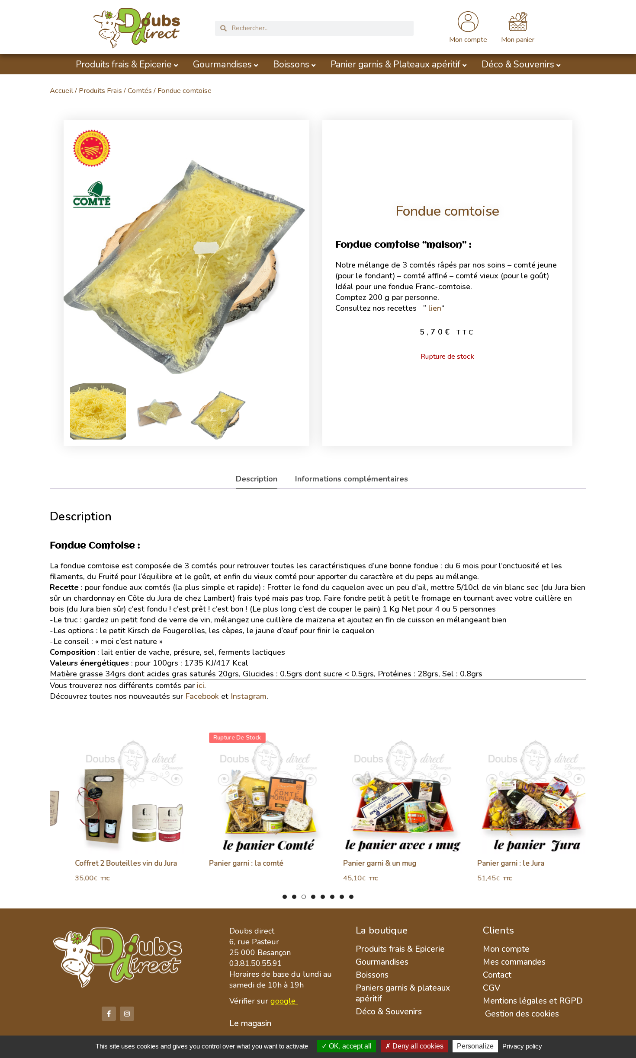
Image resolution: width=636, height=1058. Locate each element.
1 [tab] (285, 897)
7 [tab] (342, 897)
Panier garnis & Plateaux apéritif (395, 64)
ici (200, 685)
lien (434, 308)
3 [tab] (304, 897)
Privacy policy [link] (522, 1046)
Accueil (61, 91)
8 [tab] (351, 897)
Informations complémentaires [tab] (351, 479)
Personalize (475, 1046)
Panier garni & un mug (361, 863)
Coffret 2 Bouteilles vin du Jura (107, 863)
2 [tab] (294, 897)
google (283, 1001)
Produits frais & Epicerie (124, 64)
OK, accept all (349, 1046)
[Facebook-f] (109, 1014)
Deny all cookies (417, 1046)
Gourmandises (222, 64)
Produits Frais (100, 91)
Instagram (249, 696)
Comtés (140, 91)
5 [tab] (323, 897)
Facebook (202, 696)
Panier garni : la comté (227, 863)
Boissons (291, 64)
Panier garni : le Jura (492, 863)
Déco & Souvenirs (518, 64)
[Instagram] (127, 1014)
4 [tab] (313, 897)
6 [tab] (332, 897)
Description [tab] (256, 479)
